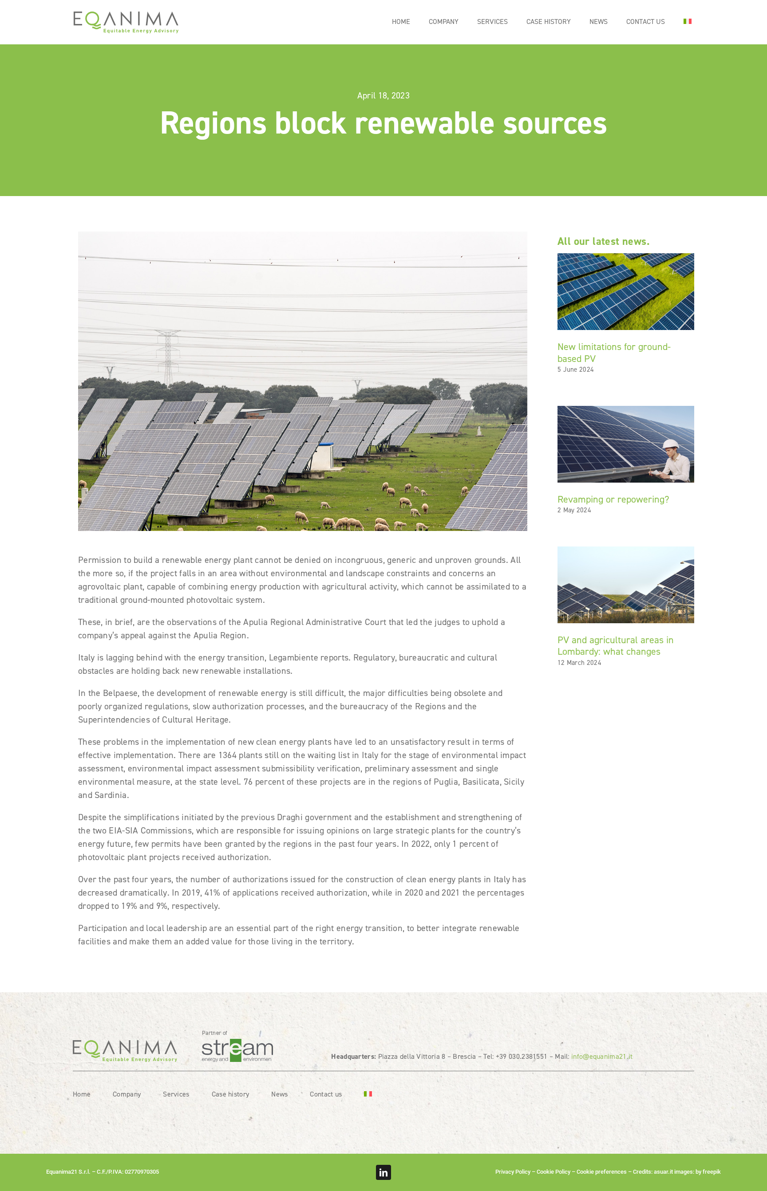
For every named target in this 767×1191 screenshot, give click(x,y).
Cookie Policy (553, 1171)
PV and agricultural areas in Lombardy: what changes (615, 645)
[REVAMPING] (625, 410)
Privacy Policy (512, 1171)
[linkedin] (383, 1172)
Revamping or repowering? (613, 499)
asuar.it (663, 1171)
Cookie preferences (602, 1171)
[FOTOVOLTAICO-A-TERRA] (625, 257)
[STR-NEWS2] (625, 551)
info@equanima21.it (602, 1056)
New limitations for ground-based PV (614, 352)
